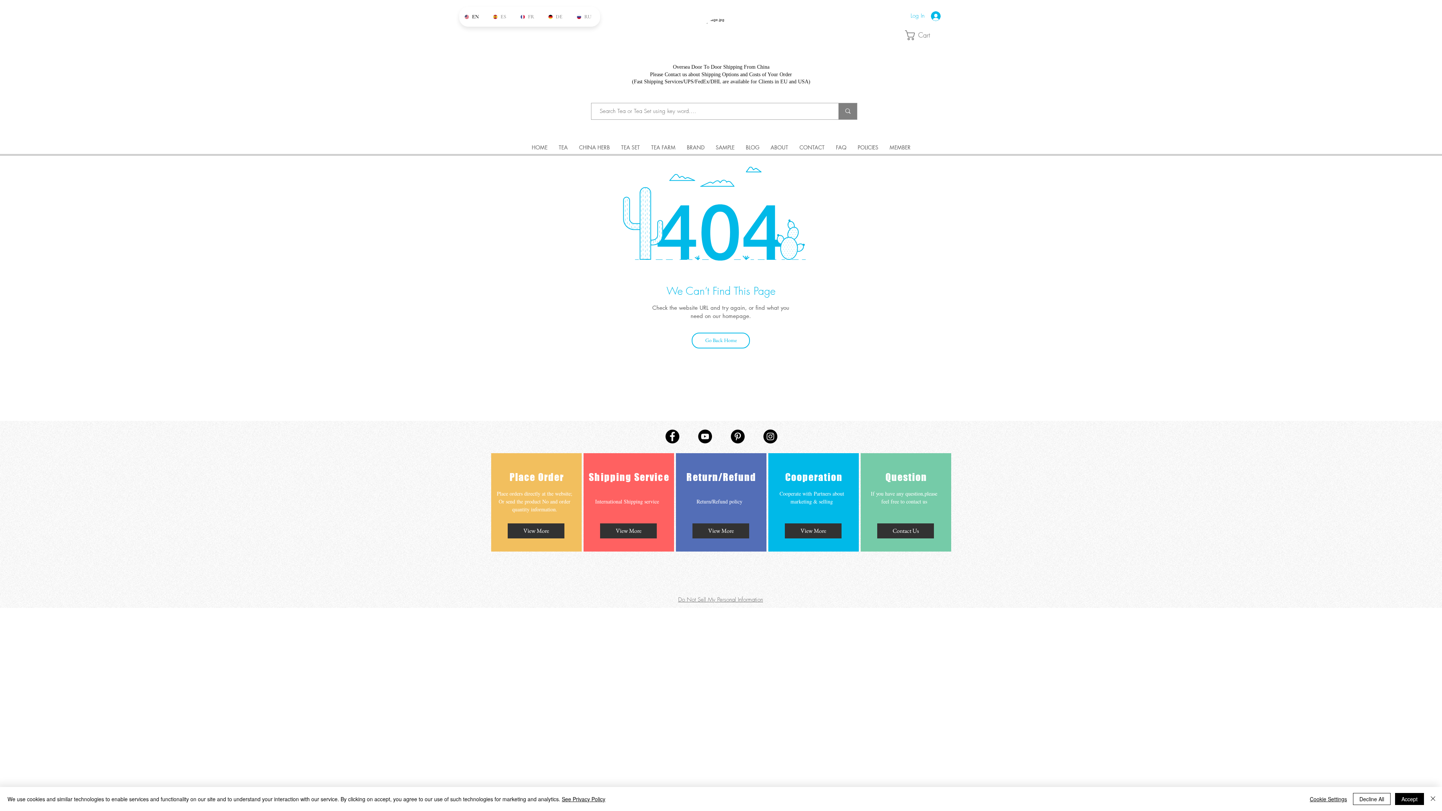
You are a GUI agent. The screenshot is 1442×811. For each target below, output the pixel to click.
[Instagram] (770, 436)
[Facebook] (672, 436)
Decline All (1371, 799)
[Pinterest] (738, 436)
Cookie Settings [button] (1328, 799)
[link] (924, 35)
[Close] (1432, 799)
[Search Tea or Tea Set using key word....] (848, 111)
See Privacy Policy (583, 799)
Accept (1409, 799)
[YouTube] (705, 436)
